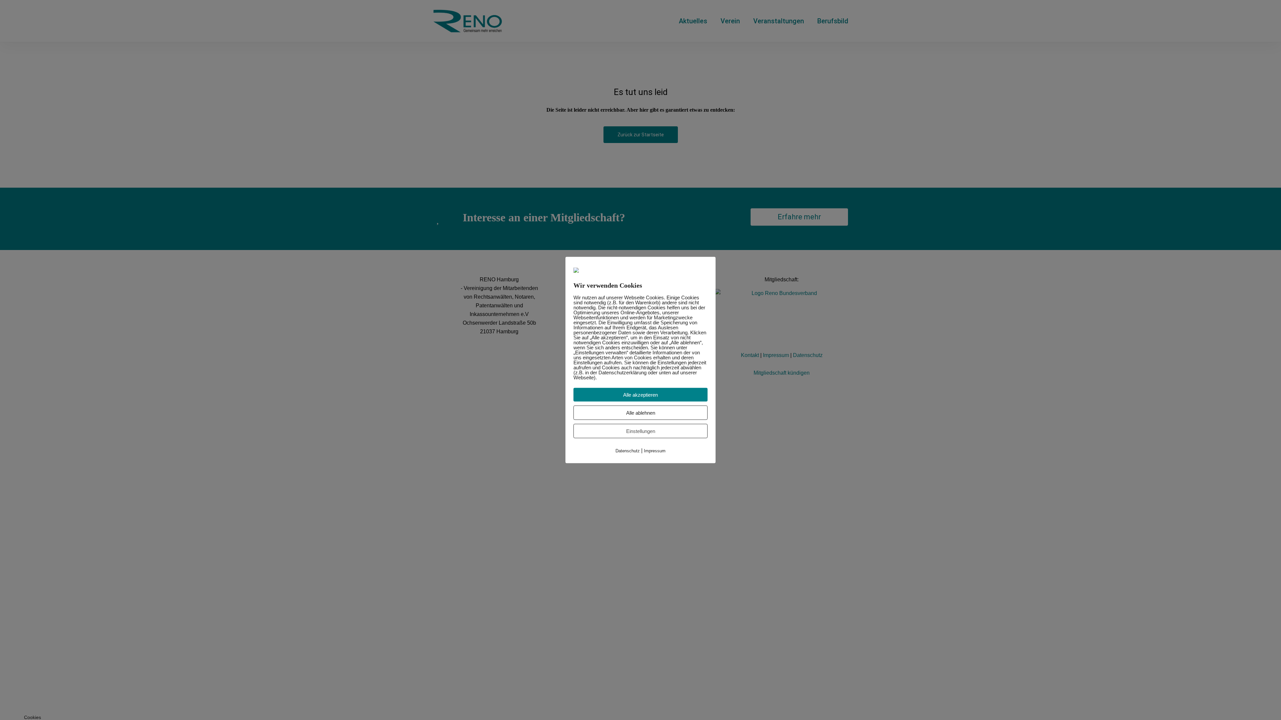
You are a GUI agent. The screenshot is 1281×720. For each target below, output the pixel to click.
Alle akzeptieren (640, 395)
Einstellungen (640, 431)
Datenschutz (627, 450)
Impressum (655, 450)
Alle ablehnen (640, 413)
